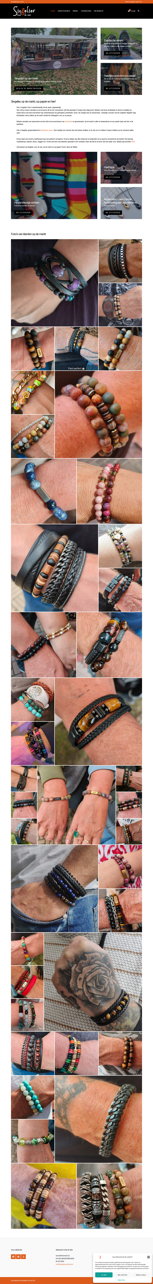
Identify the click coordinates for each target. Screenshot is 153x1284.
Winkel (75, 11)
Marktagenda (64, 11)
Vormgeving (86, 11)
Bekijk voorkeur (141, 1275)
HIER (133, 142)
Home (53, 11)
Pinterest (18, 1256)
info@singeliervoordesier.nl (64, 1264)
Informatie (98, 11)
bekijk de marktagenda (28, 88)
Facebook (13, 1256)
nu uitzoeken (113, 53)
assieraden (68, 121)
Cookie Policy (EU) (23, 1256)
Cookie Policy (121, 1280)
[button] (148, 1257)
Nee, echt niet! (122, 1275)
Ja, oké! (103, 1275)
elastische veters (47, 130)
